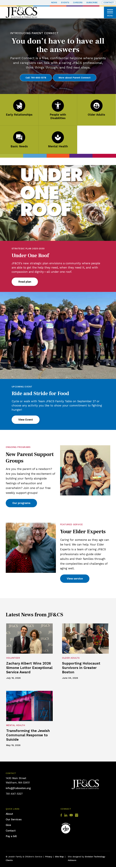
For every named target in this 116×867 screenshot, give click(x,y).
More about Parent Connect (74, 77)
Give (8, 825)
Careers (77, 2)
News (54, 2)
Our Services (14, 819)
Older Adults (96, 114)
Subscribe (92, 2)
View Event (25, 419)
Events (65, 2)
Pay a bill (11, 836)
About (9, 813)
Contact (109, 2)
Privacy (48, 856)
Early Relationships (19, 114)
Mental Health (58, 146)
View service (75, 578)
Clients (9, 860)
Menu (110, 15)
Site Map (59, 856)
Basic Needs (19, 146)
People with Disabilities (58, 116)
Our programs (21, 503)
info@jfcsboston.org (18, 788)
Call (36, 77)
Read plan (24, 281)
